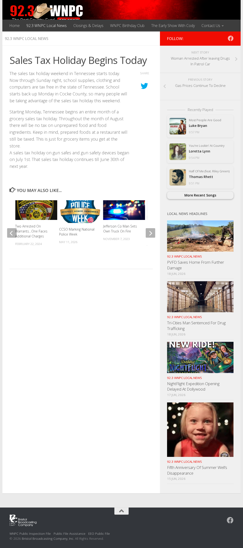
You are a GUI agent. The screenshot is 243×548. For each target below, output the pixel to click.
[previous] (12, 233)
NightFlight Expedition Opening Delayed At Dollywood (193, 386)
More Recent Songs (200, 195)
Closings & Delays (88, 25)
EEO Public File (99, 533)
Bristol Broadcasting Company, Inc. (48, 538)
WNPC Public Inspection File (30, 533)
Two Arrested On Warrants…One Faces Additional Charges (31, 231)
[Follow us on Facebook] (231, 38)
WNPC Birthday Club (127, 25)
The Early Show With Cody (173, 25)
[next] (150, 233)
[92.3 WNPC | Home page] (46, 13)
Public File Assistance (69, 533)
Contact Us (210, 25)
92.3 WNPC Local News (46, 25)
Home (14, 25)
